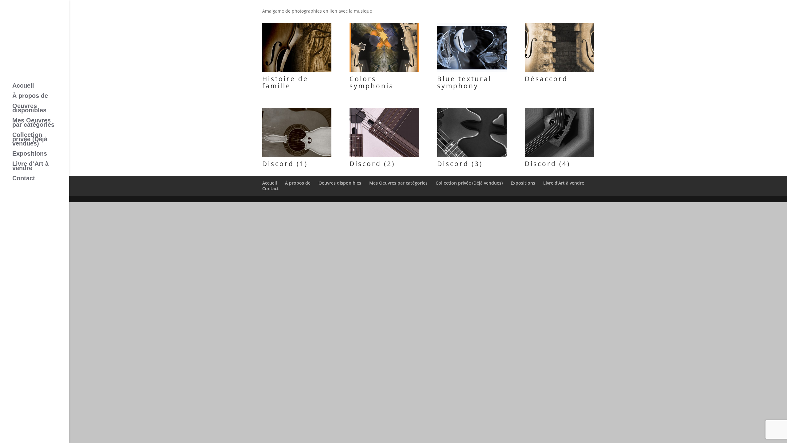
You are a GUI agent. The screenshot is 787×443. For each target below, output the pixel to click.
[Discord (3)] (471, 157)
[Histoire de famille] (296, 72)
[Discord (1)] (296, 157)
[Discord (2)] (384, 157)
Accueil (23, 86)
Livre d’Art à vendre (30, 166)
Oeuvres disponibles (29, 109)
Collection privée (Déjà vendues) (29, 140)
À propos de (30, 96)
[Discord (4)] (559, 157)
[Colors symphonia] (384, 72)
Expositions (29, 154)
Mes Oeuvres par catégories (33, 123)
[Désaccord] (559, 72)
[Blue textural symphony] (471, 72)
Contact (23, 179)
